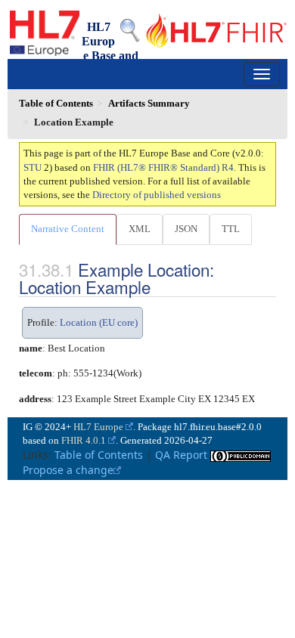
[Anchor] (159, 286)
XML (140, 228)
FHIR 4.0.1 (83, 440)
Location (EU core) (99, 322)
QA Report (181, 455)
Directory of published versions (156, 194)
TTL (231, 228)
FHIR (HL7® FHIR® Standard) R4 (163, 167)
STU (32, 167)
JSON (186, 228)
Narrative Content (67, 228)
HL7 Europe (98, 426)
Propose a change (68, 470)
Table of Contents (98, 455)
